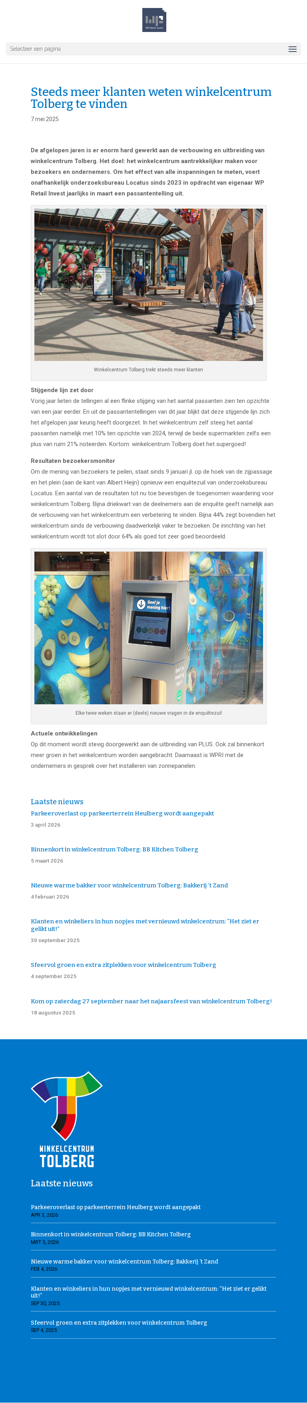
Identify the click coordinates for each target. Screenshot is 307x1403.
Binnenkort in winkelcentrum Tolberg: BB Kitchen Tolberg (114, 849)
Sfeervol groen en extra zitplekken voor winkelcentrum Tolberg (123, 965)
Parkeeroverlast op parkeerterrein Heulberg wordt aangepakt (122, 813)
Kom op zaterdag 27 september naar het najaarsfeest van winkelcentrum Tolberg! (151, 1001)
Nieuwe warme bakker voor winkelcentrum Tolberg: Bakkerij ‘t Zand (129, 885)
